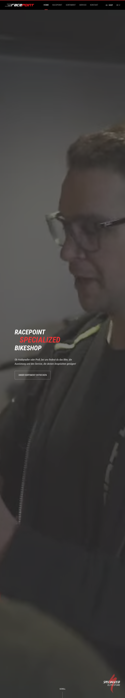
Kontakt (94, 5)
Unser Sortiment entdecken (33, 375)
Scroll (62, 689)
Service (82, 5)
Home (46, 5)
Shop (111, 5)
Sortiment (71, 5)
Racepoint (57, 5)
